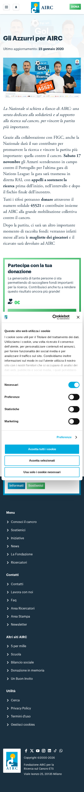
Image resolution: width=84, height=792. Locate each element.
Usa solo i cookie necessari (42, 472)
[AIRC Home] (42, 7)
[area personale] (16, 7)
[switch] (74, 397)
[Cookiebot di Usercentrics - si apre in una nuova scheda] (53, 317)
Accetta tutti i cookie (42, 449)
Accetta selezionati (42, 460)
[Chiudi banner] (78, 317)
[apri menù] (6, 7)
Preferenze (64, 437)
